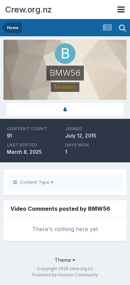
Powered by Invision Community (65, 274)
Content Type (34, 182)
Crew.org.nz (28, 9)
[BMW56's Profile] (65, 109)
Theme (63, 260)
